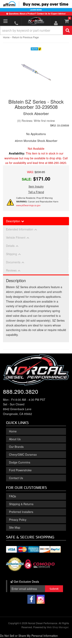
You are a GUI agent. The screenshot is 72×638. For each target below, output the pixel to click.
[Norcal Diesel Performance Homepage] (36, 21)
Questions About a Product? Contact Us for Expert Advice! (37, 13)
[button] (36, 30)
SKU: (53, 125)
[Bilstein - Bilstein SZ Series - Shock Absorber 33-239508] (36, 50)
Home (6, 37)
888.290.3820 (20, 391)
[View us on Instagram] (41, 599)
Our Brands (16, 447)
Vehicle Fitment (15, 237)
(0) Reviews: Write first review (36, 121)
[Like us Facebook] (31, 599)
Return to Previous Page (25, 37)
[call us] (16, 23)
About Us (15, 439)
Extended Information (19, 229)
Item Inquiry (36, 186)
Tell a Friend (36, 192)
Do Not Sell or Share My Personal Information (29, 636)
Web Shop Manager (57, 627)
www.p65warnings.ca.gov (28, 205)
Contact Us (16, 478)
